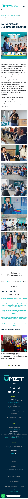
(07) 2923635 (10, 448)
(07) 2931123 (12, 453)
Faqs (14, 489)
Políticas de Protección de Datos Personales (14, 469)
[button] (25, 6)
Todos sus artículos (17, 278)
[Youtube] (9, 392)
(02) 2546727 (7, 438)
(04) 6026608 (11, 408)
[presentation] (8, 365)
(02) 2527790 (17, 429)
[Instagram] (14, 388)
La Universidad (14, 464)
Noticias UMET (15, 15)
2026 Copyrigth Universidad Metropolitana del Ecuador (14, 495)
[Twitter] (14, 392)
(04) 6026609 (17, 402)
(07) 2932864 (17, 448)
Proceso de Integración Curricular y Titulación (14, 486)
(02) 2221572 (10, 429)
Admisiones (14, 461)
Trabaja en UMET (14, 466)
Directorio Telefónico (14, 491)
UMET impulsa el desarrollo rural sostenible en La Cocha (14, 324)
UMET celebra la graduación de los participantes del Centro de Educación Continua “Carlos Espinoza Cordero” (14, 318)
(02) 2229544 (14, 438)
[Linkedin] (18, 388)
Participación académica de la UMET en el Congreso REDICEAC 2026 (14, 299)
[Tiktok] (18, 392)
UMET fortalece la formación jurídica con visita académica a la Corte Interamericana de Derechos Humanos (14, 312)
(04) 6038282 (10, 402)
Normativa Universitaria (14, 481)
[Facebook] (9, 388)
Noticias (7, 15)
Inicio (2, 15)
